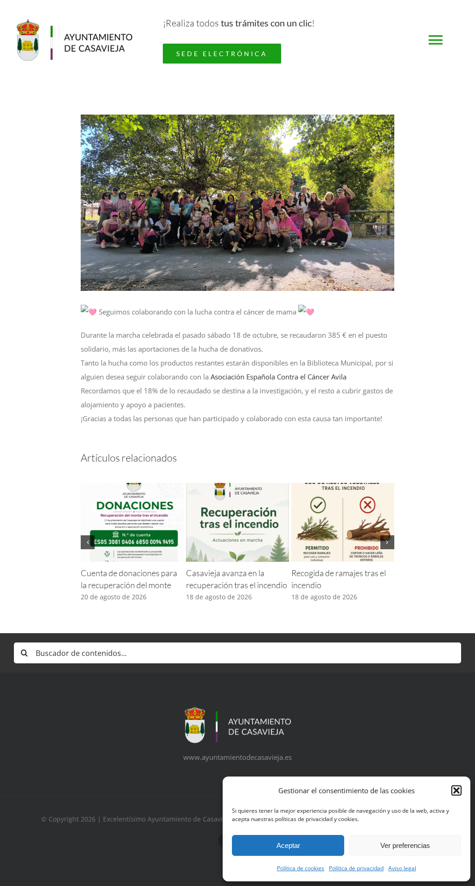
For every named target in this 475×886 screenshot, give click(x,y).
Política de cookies (300, 868)
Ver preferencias (405, 845)
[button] (456, 790)
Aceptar (288, 845)
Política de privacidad (356, 868)
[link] (279, 376)
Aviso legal (402, 868)
